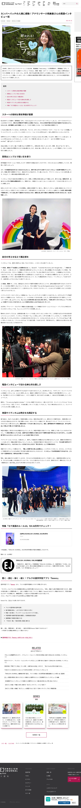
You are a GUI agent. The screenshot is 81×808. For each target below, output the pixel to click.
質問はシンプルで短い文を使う (16, 94)
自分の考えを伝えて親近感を (15, 97)
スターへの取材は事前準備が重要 (16, 91)
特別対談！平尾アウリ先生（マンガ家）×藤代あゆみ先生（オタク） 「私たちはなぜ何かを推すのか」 (33, 666)
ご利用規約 (3, 802)
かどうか (37, 137)
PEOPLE (8, 21)
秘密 (32, 306)
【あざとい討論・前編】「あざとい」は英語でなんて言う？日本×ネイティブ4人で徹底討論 (30, 688)
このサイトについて (52, 788)
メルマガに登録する (72, 779)
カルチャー (28, 783)
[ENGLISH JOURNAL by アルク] (8, 3)
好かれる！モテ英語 (16, 21)
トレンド (27, 786)
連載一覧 (49, 772)
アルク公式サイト (51, 791)
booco (13, 584)
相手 (13, 263)
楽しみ (15, 463)
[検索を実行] (77, 3)
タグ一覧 (3, 743)
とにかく (18, 393)
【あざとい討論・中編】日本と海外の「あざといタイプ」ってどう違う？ (25, 685)
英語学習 (27, 772)
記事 (4, 550)
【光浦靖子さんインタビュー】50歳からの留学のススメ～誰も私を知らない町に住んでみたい (31, 681)
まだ (67, 566)
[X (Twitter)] (8, 776)
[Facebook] (1, 776)
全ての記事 (28, 790)
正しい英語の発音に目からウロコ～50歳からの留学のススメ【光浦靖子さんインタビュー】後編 (31, 677)
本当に (3, 146)
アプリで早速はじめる (64, 803)
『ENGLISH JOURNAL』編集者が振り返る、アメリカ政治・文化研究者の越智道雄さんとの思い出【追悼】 (34, 674)
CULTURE (3, 21)
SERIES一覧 (36, 735)
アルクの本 (49, 779)
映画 (4, 163)
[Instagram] (4, 776)
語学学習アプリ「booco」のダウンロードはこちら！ (17, 637)
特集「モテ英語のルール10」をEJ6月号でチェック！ (22, 105)
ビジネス (27, 779)
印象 (7, 130)
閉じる (73, 803)
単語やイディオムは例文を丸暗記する (18, 102)
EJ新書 (48, 776)
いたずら (46, 318)
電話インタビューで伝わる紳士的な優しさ (19, 99)
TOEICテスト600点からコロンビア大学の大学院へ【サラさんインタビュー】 (26, 670)
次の (9, 600)
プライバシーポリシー (15, 802)
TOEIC (27, 776)
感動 (13, 407)
